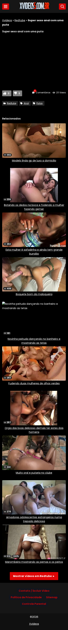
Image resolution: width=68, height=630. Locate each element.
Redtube (20, 20)
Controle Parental (34, 604)
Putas (39, 103)
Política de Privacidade (26, 597)
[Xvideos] (34, 8)
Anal (26, 103)
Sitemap (51, 597)
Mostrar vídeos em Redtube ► (34, 576)
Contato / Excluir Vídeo (34, 591)
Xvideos (7, 20)
